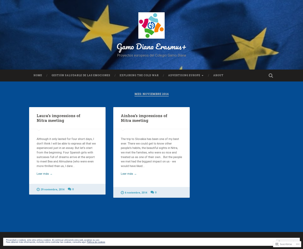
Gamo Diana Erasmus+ (151, 46)
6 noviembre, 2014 (136, 192)
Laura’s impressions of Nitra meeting (58, 118)
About (218, 75)
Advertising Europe (184, 75)
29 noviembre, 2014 (52, 189)
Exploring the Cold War (139, 75)
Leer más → (45, 173)
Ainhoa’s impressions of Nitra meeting (144, 118)
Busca (270, 75)
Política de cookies (96, 242)
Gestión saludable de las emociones (81, 75)
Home (37, 75)
